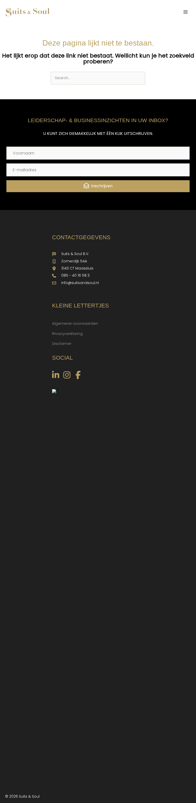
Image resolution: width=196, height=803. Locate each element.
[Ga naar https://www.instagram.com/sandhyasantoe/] (66, 375)
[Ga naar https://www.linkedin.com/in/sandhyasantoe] (55, 375)
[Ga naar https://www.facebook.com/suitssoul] (78, 375)
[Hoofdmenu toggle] (185, 12)
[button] (98, 186)
